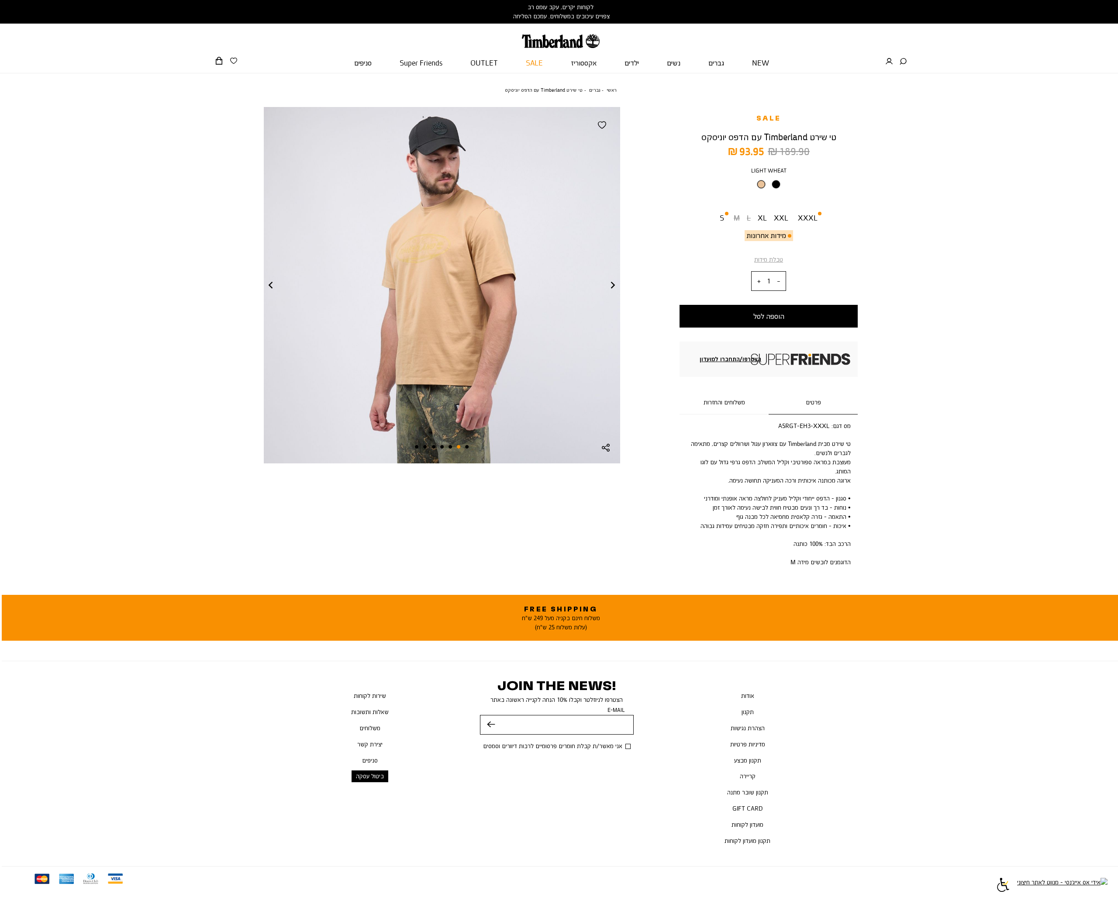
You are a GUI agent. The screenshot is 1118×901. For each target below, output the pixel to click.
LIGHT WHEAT (769, 170)
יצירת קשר (370, 744)
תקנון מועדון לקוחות (747, 840)
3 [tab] (450, 447)
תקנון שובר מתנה (747, 792)
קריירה (748, 776)
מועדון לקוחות (747, 824)
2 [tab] (458, 447)
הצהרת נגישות (748, 728)
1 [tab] (467, 447)
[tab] (813, 402)
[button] (903, 61)
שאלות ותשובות (370, 711)
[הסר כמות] (779, 281)
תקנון (748, 711)
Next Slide (613, 285)
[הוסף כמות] (759, 281)
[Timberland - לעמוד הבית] (560, 36)
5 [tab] (433, 447)
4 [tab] (442, 447)
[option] (761, 184)
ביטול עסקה (370, 776)
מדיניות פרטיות (747, 744)
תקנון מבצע (747, 760)
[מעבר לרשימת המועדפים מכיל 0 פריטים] (233, 61)
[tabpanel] (442, 285)
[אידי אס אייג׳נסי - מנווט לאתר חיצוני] (1062, 886)
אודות (747, 695)
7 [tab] (416, 447)
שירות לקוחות (370, 695)
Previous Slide (271, 285)
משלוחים (369, 728)
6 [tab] (425, 447)
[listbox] (769, 187)
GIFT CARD (747, 808)
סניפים (370, 760)
